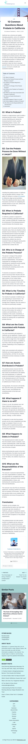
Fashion (14, 712)
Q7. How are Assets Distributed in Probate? (12, 96)
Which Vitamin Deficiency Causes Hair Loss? (14, 678)
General (14, 716)
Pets (14, 726)
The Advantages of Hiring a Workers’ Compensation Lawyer (7, 576)
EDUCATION (14, 710)
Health (14, 718)
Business (14, 708)
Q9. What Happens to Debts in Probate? (14, 101)
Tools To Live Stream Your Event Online (21, 575)
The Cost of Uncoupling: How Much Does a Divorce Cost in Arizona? (13, 614)
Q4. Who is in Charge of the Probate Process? (13, 86)
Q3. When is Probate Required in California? (12, 83)
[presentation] (14, 601)
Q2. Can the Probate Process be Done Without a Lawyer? (13, 80)
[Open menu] (25, 3)
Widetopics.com (21, 740)
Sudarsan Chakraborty (11, 31)
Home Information (14, 720)
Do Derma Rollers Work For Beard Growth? (13, 675)
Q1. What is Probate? (9, 77)
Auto (14, 706)
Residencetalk (5, 636)
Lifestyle (14, 724)
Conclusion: (7, 106)
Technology (14, 730)
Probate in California (7, 565)
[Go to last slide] (4, 607)
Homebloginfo (5, 637)
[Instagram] (15, 561)
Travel (14, 732)
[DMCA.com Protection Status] (14, 660)
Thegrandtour (5, 639)
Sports (14, 728)
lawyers (4, 66)
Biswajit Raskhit (8, 618)
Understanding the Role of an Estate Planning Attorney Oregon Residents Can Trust (13, 690)
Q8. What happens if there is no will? (13, 99)
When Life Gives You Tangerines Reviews (13, 680)
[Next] (24, 607)
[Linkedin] (11, 561)
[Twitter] (16, 561)
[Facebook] (13, 561)
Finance (14, 714)
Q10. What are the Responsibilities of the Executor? (14, 103)
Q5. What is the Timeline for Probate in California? (13, 90)
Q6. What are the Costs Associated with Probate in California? (14, 93)
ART (14, 703)
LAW (14, 19)
